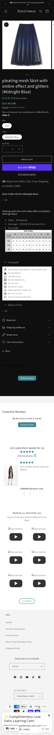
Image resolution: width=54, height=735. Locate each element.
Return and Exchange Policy (19, 641)
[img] (27, 452)
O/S (7, 125)
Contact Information (15, 629)
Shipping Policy (13, 648)
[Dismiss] (49, 715)
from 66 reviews (25, 455)
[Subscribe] (41, 666)
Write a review (27, 378)
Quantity (5, 143)
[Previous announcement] (5, 4)
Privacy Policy (12, 635)
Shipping (5, 107)
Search (9, 622)
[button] (6, 11)
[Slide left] (21, 74)
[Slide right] (33, 74)
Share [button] (7, 351)
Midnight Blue (12, 137)
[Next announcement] (49, 4)
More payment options (27, 174)
